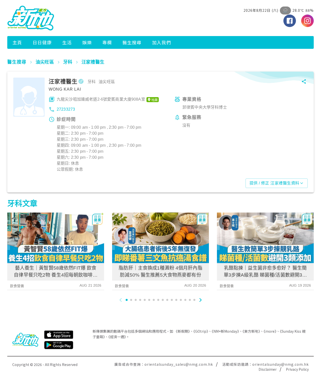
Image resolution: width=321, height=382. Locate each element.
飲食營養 (17, 286)
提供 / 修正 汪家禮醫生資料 (274, 183)
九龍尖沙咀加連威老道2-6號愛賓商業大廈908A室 (101, 99)
